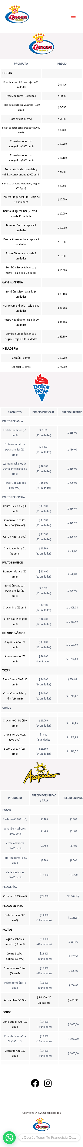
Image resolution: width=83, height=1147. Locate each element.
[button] (9, 1137)
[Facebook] (35, 1083)
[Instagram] (48, 1083)
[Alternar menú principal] (73, 16)
